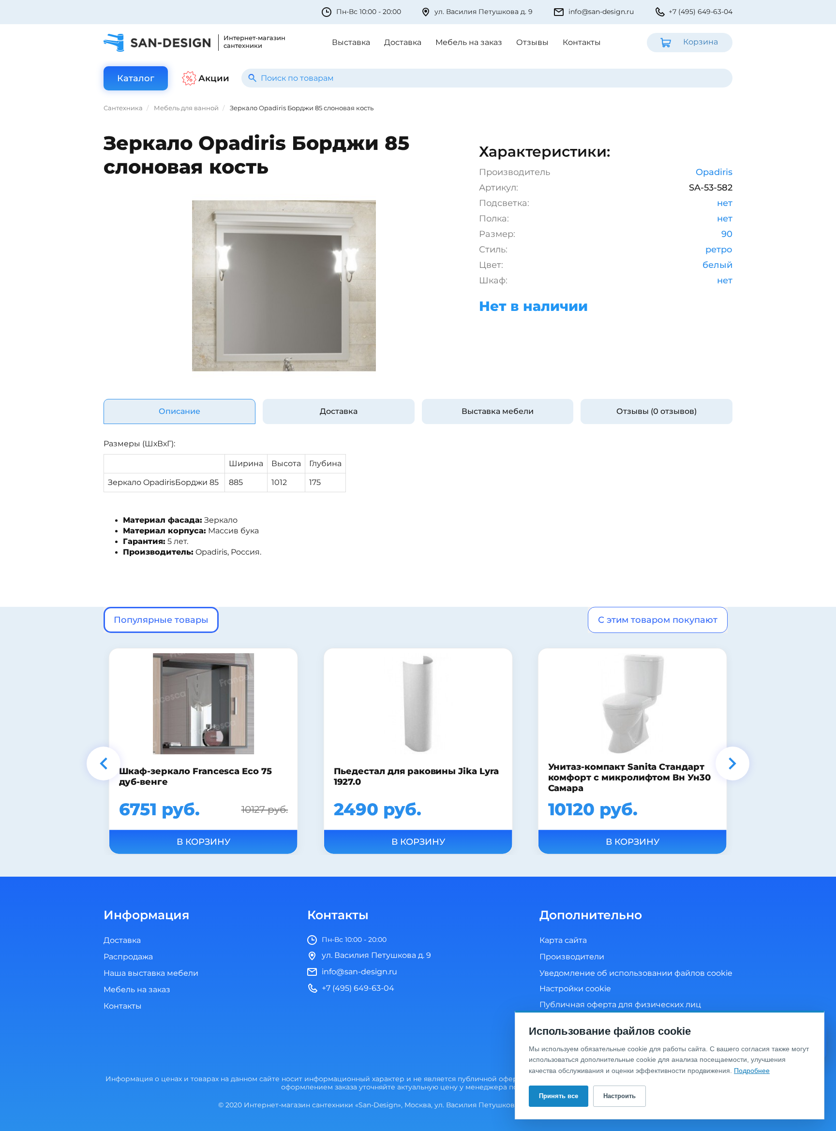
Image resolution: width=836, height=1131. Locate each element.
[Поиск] (252, 78)
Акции (213, 78)
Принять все (558, 1096)
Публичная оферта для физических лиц (620, 1004)
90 (726, 234)
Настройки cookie (575, 989)
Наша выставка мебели (151, 973)
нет (724, 203)
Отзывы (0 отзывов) (656, 411)
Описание (179, 411)
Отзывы (532, 42)
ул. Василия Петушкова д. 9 (483, 11)
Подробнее (752, 1070)
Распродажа (128, 957)
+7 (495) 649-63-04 (700, 11)
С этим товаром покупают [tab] (657, 620)
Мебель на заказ (468, 42)
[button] (103, 763)
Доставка (402, 42)
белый (717, 265)
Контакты (582, 42)
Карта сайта (563, 940)
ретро (718, 249)
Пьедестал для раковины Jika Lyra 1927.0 (415, 776)
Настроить (619, 1096)
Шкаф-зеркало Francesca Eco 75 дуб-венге (195, 776)
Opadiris (714, 172)
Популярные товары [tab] (161, 620)
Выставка (351, 42)
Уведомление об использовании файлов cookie (635, 973)
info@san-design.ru (601, 11)
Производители (571, 957)
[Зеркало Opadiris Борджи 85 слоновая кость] (284, 285)
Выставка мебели (498, 411)
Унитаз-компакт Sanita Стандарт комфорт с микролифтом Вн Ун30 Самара (629, 777)
